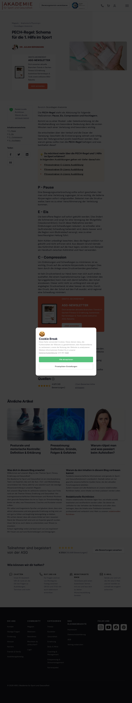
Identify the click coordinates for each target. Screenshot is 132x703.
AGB (67, 353)
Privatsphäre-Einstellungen (66, 366)
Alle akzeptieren (66, 359)
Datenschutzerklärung (48, 353)
